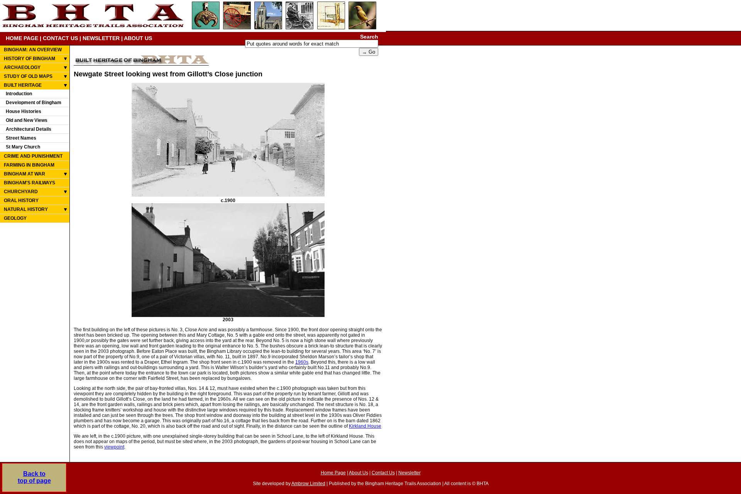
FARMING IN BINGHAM (29, 165)
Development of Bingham (33, 102)
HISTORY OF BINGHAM (29, 58)
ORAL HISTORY (21, 200)
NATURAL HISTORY (26, 209)
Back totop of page (34, 477)
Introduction (19, 93)
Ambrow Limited (308, 483)
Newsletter (409, 472)
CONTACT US (60, 38)
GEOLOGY (15, 218)
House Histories (23, 111)
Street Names (21, 138)
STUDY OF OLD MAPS (28, 76)
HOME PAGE (22, 38)
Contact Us (383, 472)
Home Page (333, 472)
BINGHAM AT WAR (24, 174)
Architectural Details (28, 129)
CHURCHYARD (21, 191)
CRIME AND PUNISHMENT (33, 156)
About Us (358, 472)
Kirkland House (365, 426)
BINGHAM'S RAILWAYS (29, 182)
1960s (301, 362)
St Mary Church (23, 147)
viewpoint (114, 447)
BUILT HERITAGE (23, 85)
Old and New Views (26, 120)
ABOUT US (138, 38)
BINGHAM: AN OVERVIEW (33, 49)
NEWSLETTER (101, 38)
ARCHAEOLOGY (22, 67)
